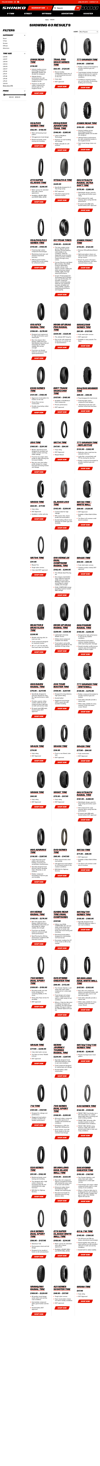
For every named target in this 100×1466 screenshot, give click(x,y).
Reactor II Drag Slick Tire (37, 628)
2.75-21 (5, 81)
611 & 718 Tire (85, 1231)
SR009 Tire (37, 792)
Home (47, 19)
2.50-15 (5, 66)
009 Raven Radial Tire (37, 685)
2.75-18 (5, 76)
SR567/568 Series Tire (84, 326)
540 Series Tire (60, 851)
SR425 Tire (83, 558)
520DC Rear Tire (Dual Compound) (61, 914)
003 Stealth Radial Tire (84, 793)
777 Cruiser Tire (87, 59)
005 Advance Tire (38, 851)
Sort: (76, 32)
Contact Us (93, 2)
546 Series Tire (86, 1106)
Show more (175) (8, 86)
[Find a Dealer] (84, 8)
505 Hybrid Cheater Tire (85, 1169)
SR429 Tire (37, 746)
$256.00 (17, 97)
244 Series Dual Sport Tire (37, 1234)
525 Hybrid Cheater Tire (62, 979)
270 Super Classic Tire (38, 181)
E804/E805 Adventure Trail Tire (60, 126)
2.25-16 (5, 57)
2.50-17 (5, 69)
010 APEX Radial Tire (37, 325)
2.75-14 (5, 71)
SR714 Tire (60, 442)
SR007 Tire (60, 792)
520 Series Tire (37, 1168)
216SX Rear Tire (37, 60)
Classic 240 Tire (61, 503)
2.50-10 (5, 62)
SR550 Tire (37, 502)
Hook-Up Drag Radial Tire (62, 626)
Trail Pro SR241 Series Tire (61, 62)
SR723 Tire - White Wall (84, 503)
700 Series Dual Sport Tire (37, 981)
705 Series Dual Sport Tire (61, 1109)
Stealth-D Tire (63, 180)
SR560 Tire (83, 1286)
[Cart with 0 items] (95, 8)
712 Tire (35, 1106)
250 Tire (35, 442)
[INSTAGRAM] (15, 2)
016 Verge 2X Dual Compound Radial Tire (61, 561)
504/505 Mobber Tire (87, 389)
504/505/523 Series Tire (38, 241)
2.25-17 (5, 59)
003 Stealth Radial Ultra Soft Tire (85, 183)
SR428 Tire (37, 1045)
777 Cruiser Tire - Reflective (87, 444)
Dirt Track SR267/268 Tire (60, 391)
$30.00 (11, 97)
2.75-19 (5, 79)
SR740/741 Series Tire (84, 913)
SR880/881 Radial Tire (37, 1288)
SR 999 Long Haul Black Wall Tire (61, 1170)
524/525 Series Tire (37, 124)
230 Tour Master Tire (61, 685)
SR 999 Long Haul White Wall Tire (87, 981)
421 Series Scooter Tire (62, 1288)
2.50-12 (5, 64)
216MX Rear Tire (87, 123)
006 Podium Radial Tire (84, 626)
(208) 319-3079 (83, 2)
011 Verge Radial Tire (37, 913)
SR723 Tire (83, 850)
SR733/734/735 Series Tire (86, 1046)
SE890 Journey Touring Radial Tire (61, 1049)
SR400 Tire (60, 746)
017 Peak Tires (63, 240)
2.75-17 (5, 74)
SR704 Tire (37, 557)
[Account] (90, 8)
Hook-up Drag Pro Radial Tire (62, 327)
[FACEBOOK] (18, 2)
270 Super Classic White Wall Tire (62, 1234)
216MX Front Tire (85, 241)
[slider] (4, 95)
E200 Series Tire (37, 389)
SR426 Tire (83, 746)
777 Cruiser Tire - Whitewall (87, 685)
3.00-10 (5, 83)
